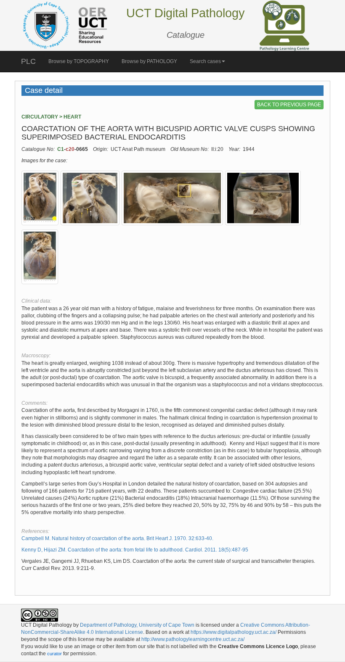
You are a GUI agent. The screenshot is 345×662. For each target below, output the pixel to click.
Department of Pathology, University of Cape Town (137, 625)
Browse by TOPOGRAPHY (78, 61)
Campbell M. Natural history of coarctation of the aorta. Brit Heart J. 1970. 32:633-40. (117, 538)
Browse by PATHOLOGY (149, 61)
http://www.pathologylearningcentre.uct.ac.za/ (192, 639)
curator (54, 653)
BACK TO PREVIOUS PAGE (289, 105)
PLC (28, 61)
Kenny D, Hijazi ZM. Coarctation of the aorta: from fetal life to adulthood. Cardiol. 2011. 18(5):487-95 (134, 550)
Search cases (205, 61)
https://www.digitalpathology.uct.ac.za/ (233, 632)
